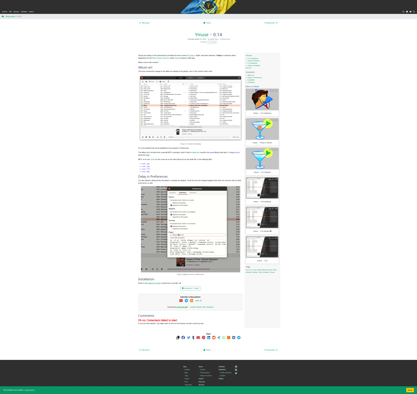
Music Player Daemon (160, 58)
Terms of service (206, 376)
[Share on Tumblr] (193, 337)
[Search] (414, 12)
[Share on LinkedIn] (208, 337)
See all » (249, 68)
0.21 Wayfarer (252, 63)
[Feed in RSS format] (191, 300)
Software (24, 12)
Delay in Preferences (254, 77)
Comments (251, 82)
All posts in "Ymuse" (191, 288)
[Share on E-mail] (198, 337)
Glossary (16, 12)
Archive (4, 12)
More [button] (197, 301)
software (249, 272)
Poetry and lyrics (226, 372)
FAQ (10, 12)
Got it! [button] (410, 390)
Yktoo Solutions (263, 272)
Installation (251, 80)
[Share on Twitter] (188, 337)
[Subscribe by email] (181, 300)
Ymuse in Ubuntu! (253, 61)
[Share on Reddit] (214, 337)
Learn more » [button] (30, 390)
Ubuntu (255, 272)
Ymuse (201, 34)
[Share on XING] (219, 337)
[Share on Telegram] (239, 337)
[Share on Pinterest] (203, 337)
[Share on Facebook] (183, 337)
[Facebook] (236, 367)
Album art (250, 75)
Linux (254, 270)
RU (403, 12)
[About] (407, 12)
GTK (250, 270)
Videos (31, 12)
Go (247, 270)
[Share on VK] (233, 337)
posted (178, 58)
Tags (186, 376)
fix (228, 152)
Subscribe (188, 385)
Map (186, 372)
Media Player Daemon (264, 270)
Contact (202, 369)
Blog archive (10, 16)
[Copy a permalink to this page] (177, 337)
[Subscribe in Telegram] (186, 300)
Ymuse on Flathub (253, 65)
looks (153, 159)
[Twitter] (236, 373)
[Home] (208, 5)
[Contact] (410, 12)
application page (154, 283)
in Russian (212, 42)
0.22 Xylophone (252, 58)
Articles (222, 376)
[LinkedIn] (236, 370)
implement (196, 152)
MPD (274, 270)
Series (187, 379)
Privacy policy (204, 372)
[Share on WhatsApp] (223, 337)
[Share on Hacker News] (228, 337)
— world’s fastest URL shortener (200, 307)
